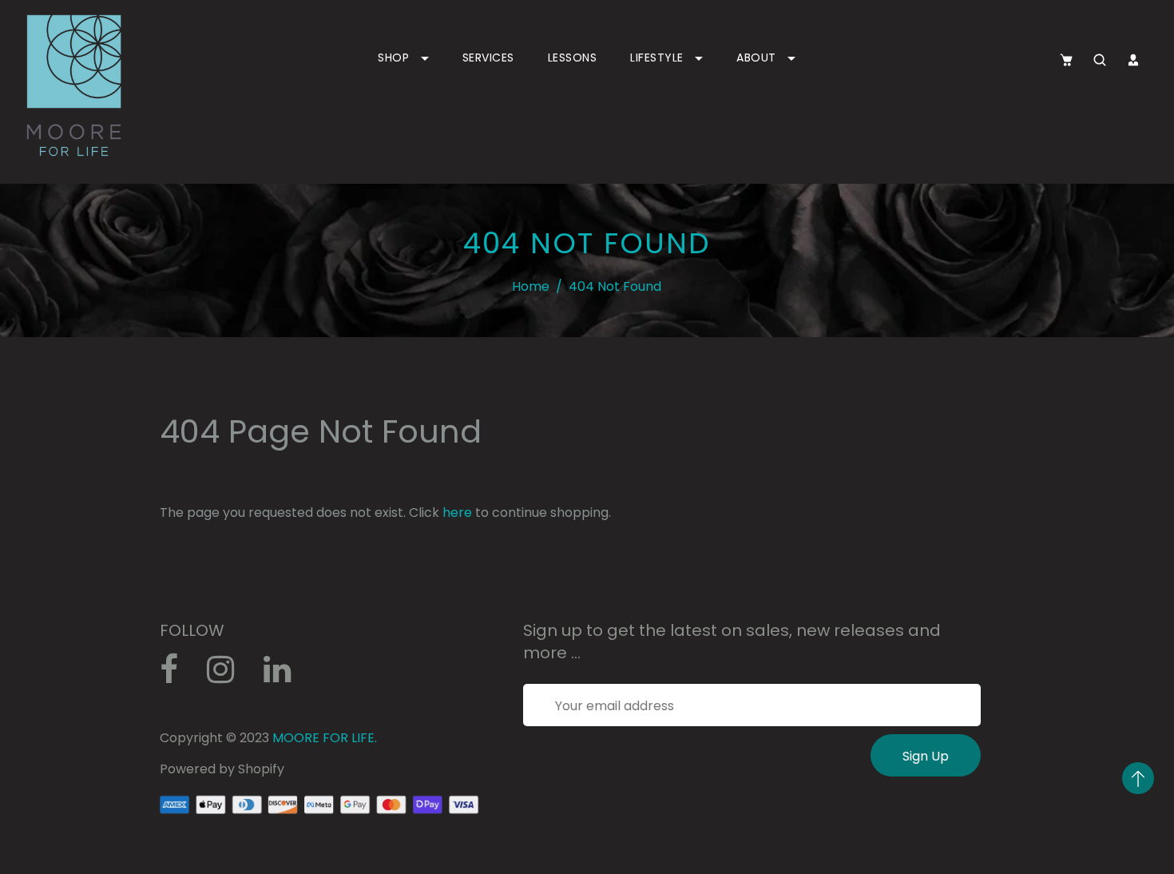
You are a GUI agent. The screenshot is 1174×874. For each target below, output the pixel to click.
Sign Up (925, 756)
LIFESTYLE (658, 58)
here (457, 512)
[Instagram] (229, 675)
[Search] (1100, 60)
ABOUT (757, 58)
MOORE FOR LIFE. (324, 738)
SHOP (395, 58)
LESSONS (572, 58)
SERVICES (488, 58)
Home (530, 286)
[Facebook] (177, 675)
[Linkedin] (285, 675)
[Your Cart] (1066, 60)
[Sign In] (1133, 60)
